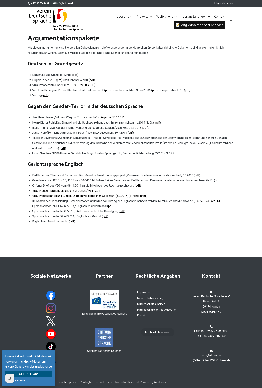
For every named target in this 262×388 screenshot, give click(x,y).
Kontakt (219, 16)
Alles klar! (28, 374)
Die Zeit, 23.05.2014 (207, 201)
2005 (76, 85)
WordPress (160, 382)
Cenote (118, 382)
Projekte (142, 16)
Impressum (143, 292)
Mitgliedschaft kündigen (151, 304)
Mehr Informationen (15, 380)
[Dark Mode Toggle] (9, 378)
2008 (83, 85)
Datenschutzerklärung (150, 298)
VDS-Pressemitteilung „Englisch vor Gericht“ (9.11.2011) (67, 190)
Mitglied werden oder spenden (202, 25)
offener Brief (138, 196)
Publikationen (165, 16)
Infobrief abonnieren (157, 332)
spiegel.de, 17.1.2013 (111, 117)
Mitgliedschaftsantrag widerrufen (156, 309)
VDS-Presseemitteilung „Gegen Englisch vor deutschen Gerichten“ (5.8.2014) (80, 196)
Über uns (123, 16)
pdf (75, 75)
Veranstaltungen (195, 16)
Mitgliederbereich (224, 3)
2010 (91, 85)
